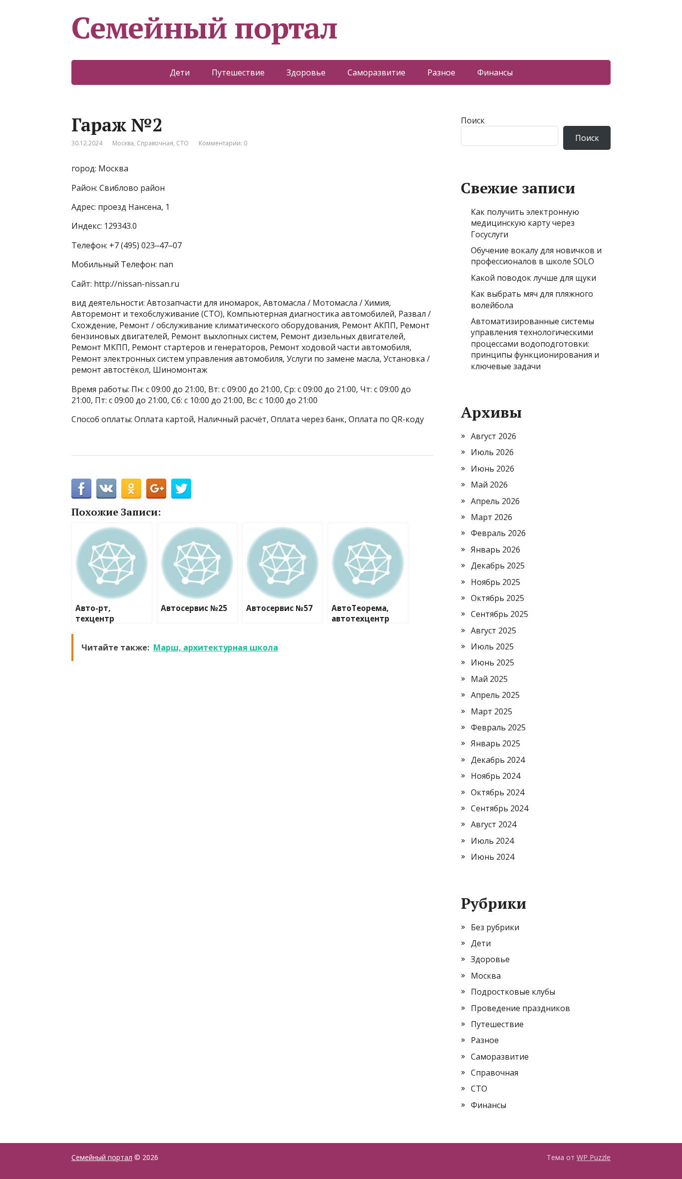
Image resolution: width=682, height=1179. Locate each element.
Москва (123, 143)
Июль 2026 (492, 452)
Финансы (495, 72)
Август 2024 (493, 824)
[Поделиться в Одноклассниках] (131, 489)
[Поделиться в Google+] (156, 489)
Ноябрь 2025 (495, 582)
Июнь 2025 (492, 662)
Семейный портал (204, 27)
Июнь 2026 (492, 468)
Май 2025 (489, 678)
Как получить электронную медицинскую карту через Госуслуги (525, 223)
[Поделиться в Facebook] (81, 489)
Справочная (155, 143)
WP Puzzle (594, 1157)
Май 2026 (489, 484)
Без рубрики (495, 927)
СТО (182, 143)
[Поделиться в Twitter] (181, 489)
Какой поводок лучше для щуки (533, 277)
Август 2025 (493, 630)
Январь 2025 (495, 743)
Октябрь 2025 (497, 597)
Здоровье (306, 72)
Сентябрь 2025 (499, 613)
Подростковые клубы (513, 991)
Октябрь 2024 (497, 792)
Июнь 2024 (492, 856)
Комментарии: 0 (223, 143)
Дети (180, 72)
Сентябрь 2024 (499, 808)
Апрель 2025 (495, 694)
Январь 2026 (495, 549)
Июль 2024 (492, 840)
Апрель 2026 (495, 501)
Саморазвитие (376, 72)
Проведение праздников (520, 1008)
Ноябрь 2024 (495, 775)
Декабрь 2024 (498, 759)
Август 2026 (493, 436)
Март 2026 (491, 517)
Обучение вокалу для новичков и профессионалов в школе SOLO (536, 256)
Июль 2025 (492, 646)
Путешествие (238, 72)
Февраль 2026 (498, 533)
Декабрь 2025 (498, 565)
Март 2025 (491, 711)
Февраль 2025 (498, 727)
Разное (441, 72)
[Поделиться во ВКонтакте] (106, 489)
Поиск (473, 120)
